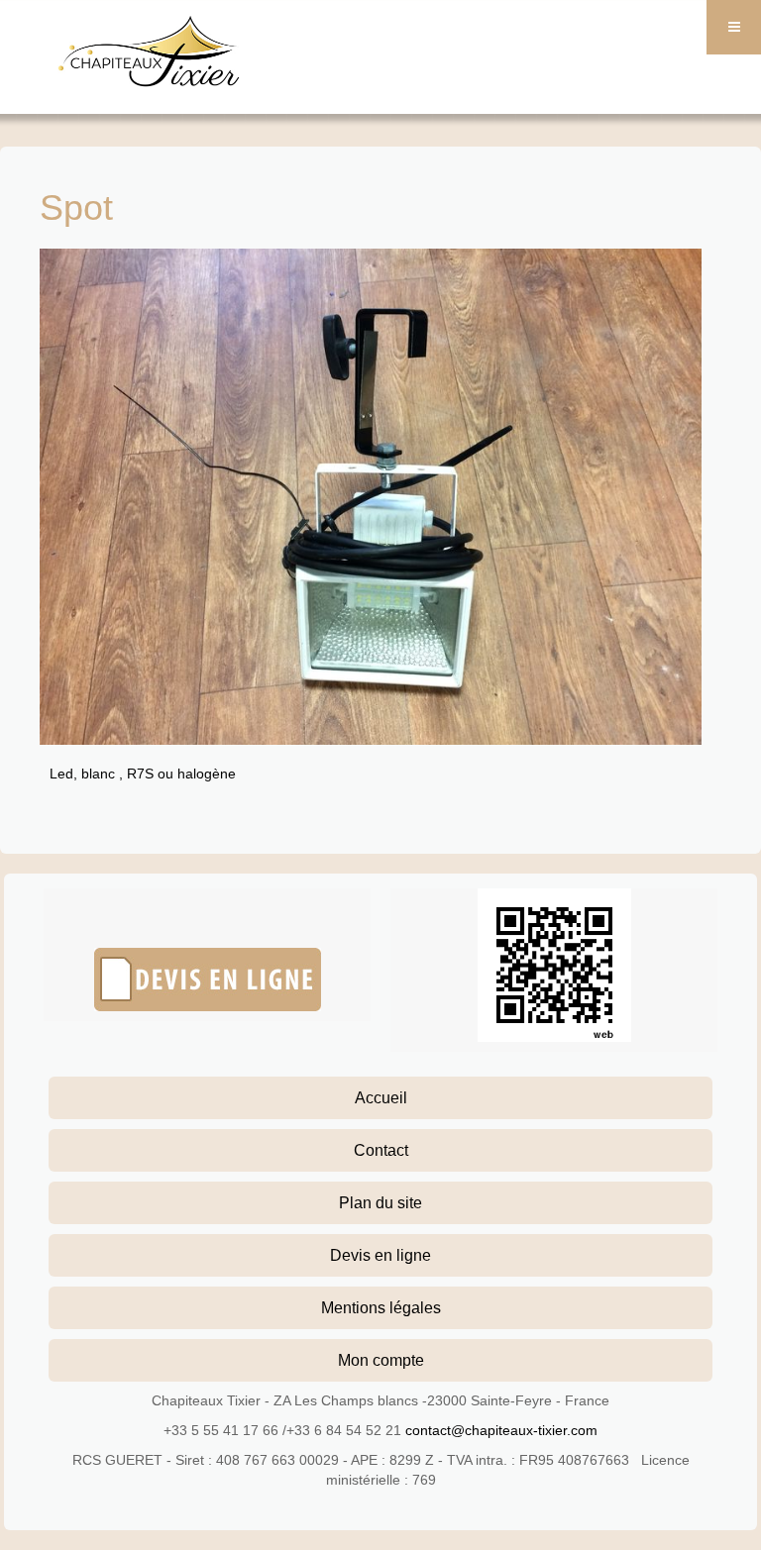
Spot (76, 207)
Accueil (381, 1097)
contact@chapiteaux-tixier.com (501, 1430)
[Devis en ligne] (207, 979)
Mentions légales (381, 1307)
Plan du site (380, 1202)
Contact (381, 1150)
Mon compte (381, 1360)
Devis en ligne (380, 1255)
